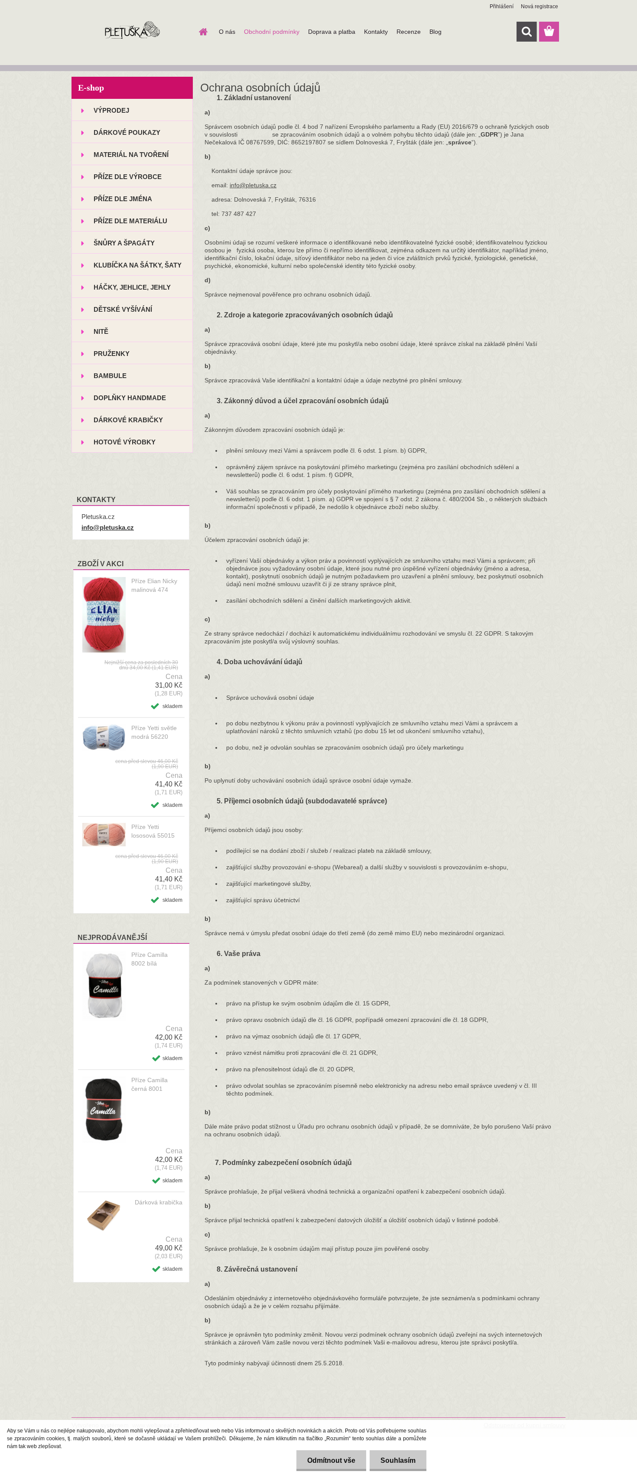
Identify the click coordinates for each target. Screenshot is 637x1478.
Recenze (408, 31)
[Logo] (131, 32)
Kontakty (376, 31)
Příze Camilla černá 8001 (149, 1084)
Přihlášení (502, 6)
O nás (227, 31)
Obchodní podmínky (271, 31)
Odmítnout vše (331, 1460)
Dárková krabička (158, 1202)
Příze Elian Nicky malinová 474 (154, 585)
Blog (435, 31)
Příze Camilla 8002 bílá (149, 959)
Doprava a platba (331, 31)
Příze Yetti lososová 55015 (153, 831)
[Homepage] (202, 32)
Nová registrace (539, 6)
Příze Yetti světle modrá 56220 (154, 732)
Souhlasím (398, 1460)
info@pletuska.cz (107, 527)
